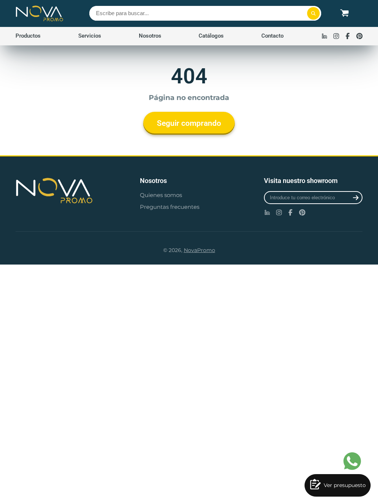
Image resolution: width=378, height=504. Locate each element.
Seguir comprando (189, 123)
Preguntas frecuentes (169, 206)
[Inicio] (39, 13)
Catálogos (211, 35)
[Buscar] (313, 13)
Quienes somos (161, 195)
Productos (28, 35)
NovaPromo (199, 250)
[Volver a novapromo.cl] (65, 190)
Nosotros (150, 35)
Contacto (272, 35)
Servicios (89, 35)
